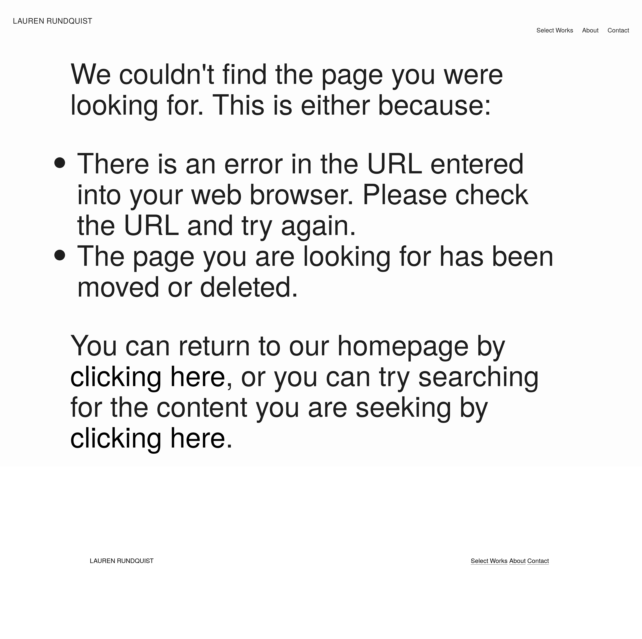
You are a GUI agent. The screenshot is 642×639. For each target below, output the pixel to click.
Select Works (555, 30)
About (590, 30)
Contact (618, 30)
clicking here (148, 374)
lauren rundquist (52, 20)
